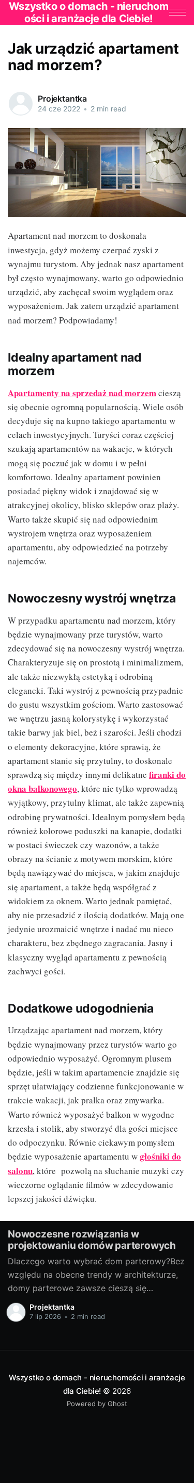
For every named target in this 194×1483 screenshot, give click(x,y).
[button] (177, 12)
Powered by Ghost (97, 1403)
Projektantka (62, 98)
